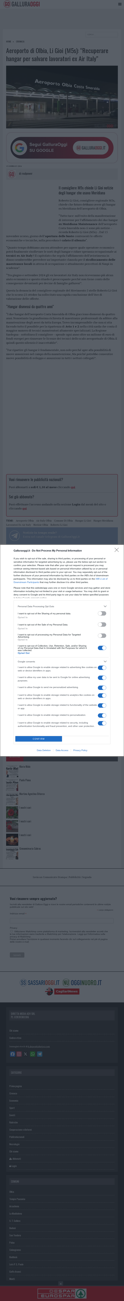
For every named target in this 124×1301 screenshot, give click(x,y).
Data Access (62, 750)
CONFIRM (39, 739)
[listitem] (62, 606)
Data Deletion (44, 750)
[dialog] (62, 650)
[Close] (118, 551)
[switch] (102, 613)
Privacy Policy (80, 750)
